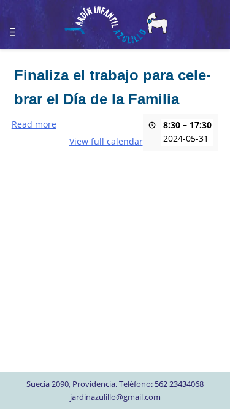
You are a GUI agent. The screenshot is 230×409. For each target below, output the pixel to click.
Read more (34, 124)
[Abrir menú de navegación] (18, 27)
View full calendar (106, 141)
